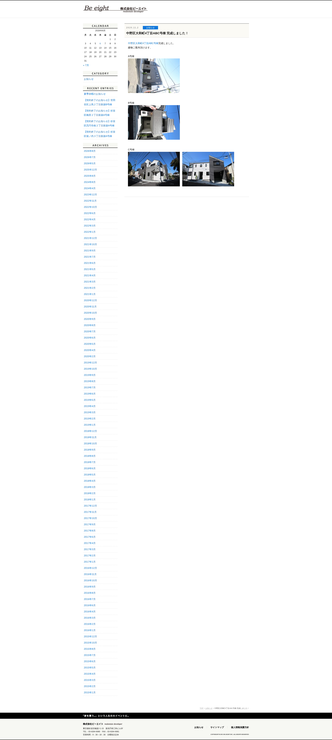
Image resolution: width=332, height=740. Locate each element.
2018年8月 (90, 456)
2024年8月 (90, 182)
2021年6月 (90, 263)
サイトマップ (217, 727)
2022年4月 (90, 219)
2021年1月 (90, 294)
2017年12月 (90, 505)
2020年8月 (90, 325)
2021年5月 (90, 269)
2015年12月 (90, 636)
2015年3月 (90, 680)
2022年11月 (90, 200)
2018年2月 (90, 493)
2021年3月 (90, 281)
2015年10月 (90, 642)
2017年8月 (90, 530)
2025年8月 (90, 175)
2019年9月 (90, 375)
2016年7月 (90, 599)
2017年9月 (90, 524)
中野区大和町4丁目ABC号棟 (143, 43)
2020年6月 (90, 337)
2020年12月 (90, 300)
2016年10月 (90, 580)
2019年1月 (90, 424)
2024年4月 (90, 188)
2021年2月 (90, 287)
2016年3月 (90, 617)
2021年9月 (90, 250)
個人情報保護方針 (240, 727)
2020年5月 (90, 344)
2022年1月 (90, 231)
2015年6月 (90, 661)
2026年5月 (90, 163)
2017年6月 (90, 536)
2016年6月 (90, 605)
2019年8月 (90, 381)
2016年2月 (90, 624)
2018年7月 (90, 462)
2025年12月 (90, 169)
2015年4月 (90, 673)
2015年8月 (90, 649)
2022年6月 (90, 213)
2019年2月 (90, 418)
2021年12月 (90, 238)
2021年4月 (90, 275)
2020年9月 (90, 319)
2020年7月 (90, 331)
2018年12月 (90, 431)
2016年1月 (90, 630)
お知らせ (89, 79)
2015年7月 (90, 655)
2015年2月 (90, 686)
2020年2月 (90, 356)
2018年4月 (90, 480)
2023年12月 (90, 194)
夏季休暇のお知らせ (95, 93)
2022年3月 (90, 225)
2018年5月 (90, 474)
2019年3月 (90, 412)
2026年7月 (90, 157)
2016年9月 (90, 586)
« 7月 (86, 65)
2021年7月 (90, 256)
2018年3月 (90, 487)
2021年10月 (90, 244)
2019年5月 (90, 400)
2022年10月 (90, 207)
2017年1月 (90, 561)
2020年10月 (90, 312)
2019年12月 (90, 362)
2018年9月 (90, 449)
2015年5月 (90, 667)
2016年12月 (90, 568)
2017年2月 (90, 555)
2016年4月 (90, 611)
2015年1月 (90, 692)
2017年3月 (90, 549)
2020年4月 (90, 350)
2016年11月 (90, 574)
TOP (201, 708)
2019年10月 (90, 368)
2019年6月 (90, 393)
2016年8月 (90, 592)
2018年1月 (90, 499)
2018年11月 (90, 437)
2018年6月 (90, 468)
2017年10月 (90, 518)
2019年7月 (90, 387)
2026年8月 (90, 151)
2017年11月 (90, 512)
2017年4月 (90, 543)
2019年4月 (90, 406)
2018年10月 (90, 443)
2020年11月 (90, 306)
